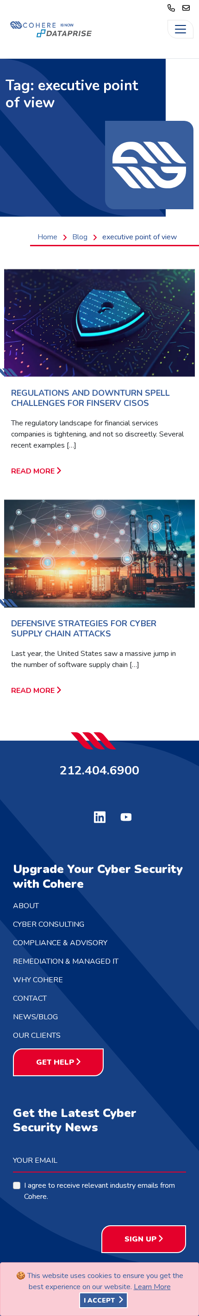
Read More (33, 471)
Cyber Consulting (48, 924)
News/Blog (35, 1017)
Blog (79, 237)
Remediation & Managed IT (65, 961)
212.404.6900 (99, 770)
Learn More (152, 1287)
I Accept (100, 1300)
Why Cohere (38, 980)
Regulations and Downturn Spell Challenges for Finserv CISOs (90, 398)
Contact (30, 998)
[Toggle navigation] (180, 29)
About (26, 906)
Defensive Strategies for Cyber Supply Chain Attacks (83, 628)
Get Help (55, 1062)
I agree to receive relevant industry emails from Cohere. (99, 1191)
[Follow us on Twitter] (73, 815)
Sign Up (140, 1239)
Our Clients (37, 1035)
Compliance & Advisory (60, 943)
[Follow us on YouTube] (126, 816)
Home (47, 237)
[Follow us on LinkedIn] (100, 816)
